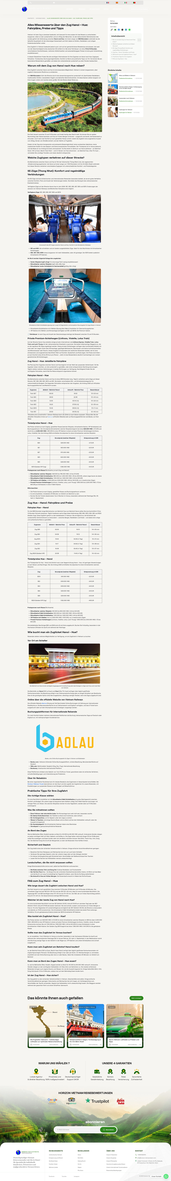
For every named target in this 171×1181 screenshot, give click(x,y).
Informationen (95, 9)
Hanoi (79, 1154)
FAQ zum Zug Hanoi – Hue (119, 58)
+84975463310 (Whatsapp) (39, 2)
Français (112, 2)
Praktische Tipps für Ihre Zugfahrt (122, 56)
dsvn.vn (50, 417)
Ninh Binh (80, 1158)
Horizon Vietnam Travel (36, 784)
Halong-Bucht (82, 1161)
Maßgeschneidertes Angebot (139, 9)
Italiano (129, 2)
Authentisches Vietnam (55, 1154)
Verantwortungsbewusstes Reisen (115, 1164)
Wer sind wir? (117, 9)
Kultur (106, 9)
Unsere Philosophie (111, 1161)
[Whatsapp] (166, 1176)
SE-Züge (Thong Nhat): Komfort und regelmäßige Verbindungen (123, 49)
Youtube (64, 1176)
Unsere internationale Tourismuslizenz (116, 1167)
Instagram (76, 1176)
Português (138, 2)
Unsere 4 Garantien (111, 1154)
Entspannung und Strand (56, 1158)
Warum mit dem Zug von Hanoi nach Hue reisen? (123, 40)
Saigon (79, 1167)
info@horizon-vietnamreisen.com (64, 2)
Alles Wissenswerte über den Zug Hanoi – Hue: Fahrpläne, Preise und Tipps (70, 18)
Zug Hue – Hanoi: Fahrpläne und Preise (123, 52)
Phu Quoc (80, 1170)
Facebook (51, 1176)
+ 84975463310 (141, 1154)
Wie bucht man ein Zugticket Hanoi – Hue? (124, 54)
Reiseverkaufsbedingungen (114, 1170)
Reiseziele (82, 9)
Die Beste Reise (53, 1161)
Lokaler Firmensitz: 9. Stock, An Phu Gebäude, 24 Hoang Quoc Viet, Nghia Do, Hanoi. (150, 1162)
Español (121, 2)
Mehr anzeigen (136, 998)
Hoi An (79, 1164)
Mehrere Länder (53, 1167)
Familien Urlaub (53, 1164)
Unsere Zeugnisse (111, 1158)
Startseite (31, 18)
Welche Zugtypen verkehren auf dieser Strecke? (124, 45)
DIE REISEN (69, 9)
